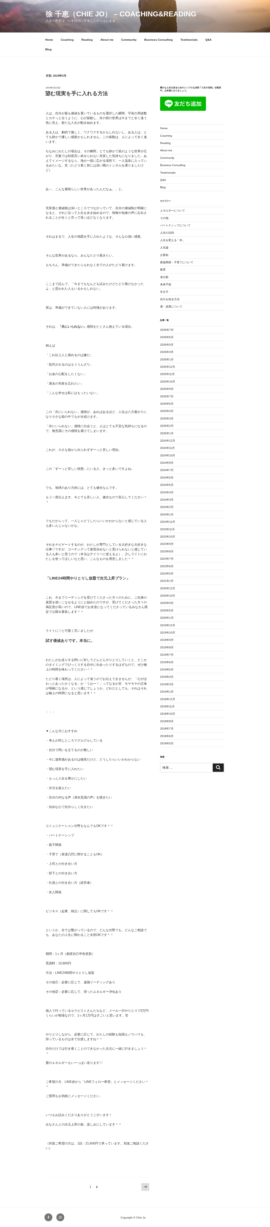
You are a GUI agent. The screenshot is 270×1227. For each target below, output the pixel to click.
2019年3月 (167, 684)
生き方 (164, 291)
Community (129, 39)
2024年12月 (167, 440)
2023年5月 (167, 573)
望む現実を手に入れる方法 (76, 93)
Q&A (208, 39)
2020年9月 (167, 603)
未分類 (164, 277)
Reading (87, 39)
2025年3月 (167, 418)
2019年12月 (167, 625)
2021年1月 (167, 580)
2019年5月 (167, 669)
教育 (163, 269)
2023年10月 (167, 536)
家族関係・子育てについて (176, 262)
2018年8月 (167, 721)
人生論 (164, 247)
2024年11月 (167, 447)
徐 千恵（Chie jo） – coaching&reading (121, 14)
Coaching (67, 39)
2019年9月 (167, 639)
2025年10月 (167, 381)
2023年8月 (167, 551)
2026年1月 (167, 359)
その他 (164, 218)
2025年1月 (167, 433)
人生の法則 (167, 232)
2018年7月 (167, 728)
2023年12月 (167, 521)
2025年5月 (167, 403)
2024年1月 (167, 514)
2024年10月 (167, 455)
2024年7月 (167, 470)
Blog (48, 49)
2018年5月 (167, 743)
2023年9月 (167, 543)
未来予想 (165, 284)
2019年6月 (167, 662)
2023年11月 (167, 529)
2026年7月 (167, 329)
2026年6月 (167, 337)
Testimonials (189, 39)
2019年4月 (167, 676)
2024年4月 (167, 492)
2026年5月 (167, 344)
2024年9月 (167, 462)
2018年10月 (167, 713)
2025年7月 (167, 396)
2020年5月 (167, 610)
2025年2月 (167, 425)
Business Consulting (158, 39)
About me (106, 39)
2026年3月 (167, 352)
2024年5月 (167, 484)
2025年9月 (167, 388)
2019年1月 (167, 691)
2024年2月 (167, 507)
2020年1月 (167, 617)
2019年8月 (167, 647)
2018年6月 (167, 736)
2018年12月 (167, 699)
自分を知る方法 (169, 299)
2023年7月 (167, 558)
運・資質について (171, 306)
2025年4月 (167, 411)
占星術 (164, 255)
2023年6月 (167, 566)
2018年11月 (167, 706)
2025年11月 (167, 374)
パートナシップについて (175, 225)
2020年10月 (167, 595)
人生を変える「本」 (172, 240)
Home (49, 39)
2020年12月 (167, 588)
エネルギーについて (172, 210)
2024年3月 (167, 499)
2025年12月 (167, 366)
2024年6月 (167, 477)
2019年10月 (167, 632)
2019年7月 (167, 654)
